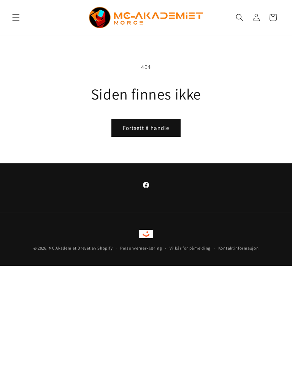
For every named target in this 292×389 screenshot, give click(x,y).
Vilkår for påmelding (190, 248)
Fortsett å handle (146, 127)
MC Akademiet (62, 248)
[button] (16, 17)
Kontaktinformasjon (238, 248)
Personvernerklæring (141, 248)
